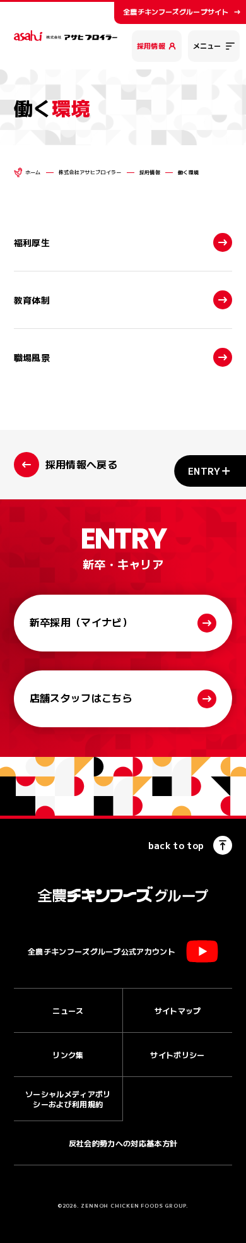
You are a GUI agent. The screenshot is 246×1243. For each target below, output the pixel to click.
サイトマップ (178, 1010)
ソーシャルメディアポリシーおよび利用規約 (68, 1098)
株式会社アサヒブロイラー (90, 172)
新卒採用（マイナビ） (81, 621)
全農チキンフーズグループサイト (175, 11)
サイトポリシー (177, 1054)
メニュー (207, 45)
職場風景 (32, 357)
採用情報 (151, 45)
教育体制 (32, 300)
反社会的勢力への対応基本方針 (123, 1143)
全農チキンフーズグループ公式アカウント (101, 951)
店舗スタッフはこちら (81, 697)
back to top (176, 845)
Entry (204, 471)
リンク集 (67, 1054)
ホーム (33, 172)
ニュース (67, 1010)
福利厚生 (32, 242)
